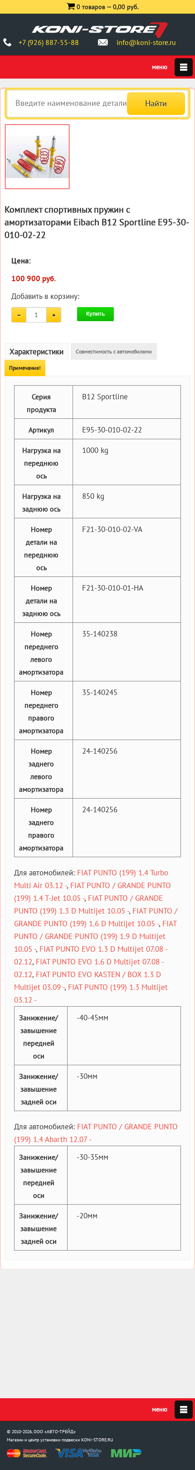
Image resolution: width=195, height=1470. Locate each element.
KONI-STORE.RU (97, 1440)
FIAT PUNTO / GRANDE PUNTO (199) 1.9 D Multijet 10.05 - (95, 936)
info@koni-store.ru (146, 42)
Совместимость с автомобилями (114, 351)
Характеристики (36, 352)
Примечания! (25, 367)
